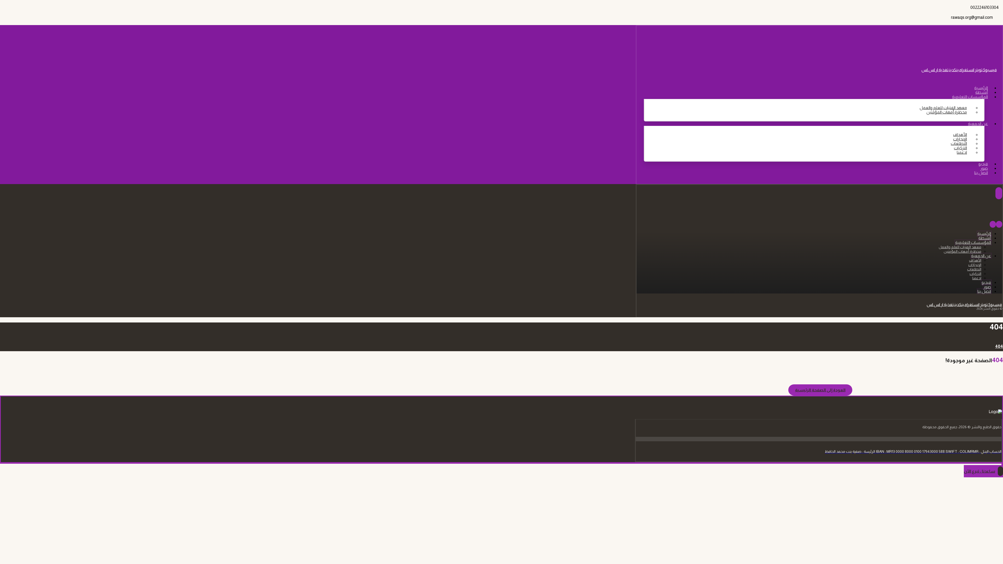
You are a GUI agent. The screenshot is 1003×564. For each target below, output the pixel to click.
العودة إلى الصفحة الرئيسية (820, 390)
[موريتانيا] (975, 51)
